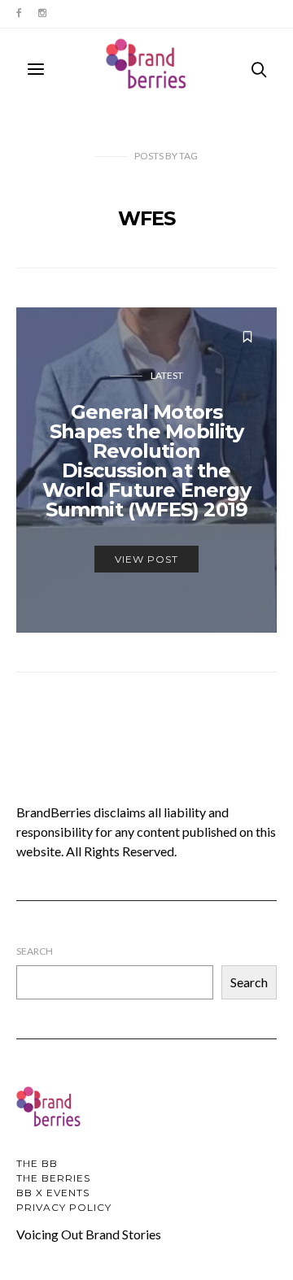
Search (34, 951)
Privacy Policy (64, 1207)
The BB (37, 1163)
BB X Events (53, 1192)
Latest (167, 375)
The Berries (53, 1178)
